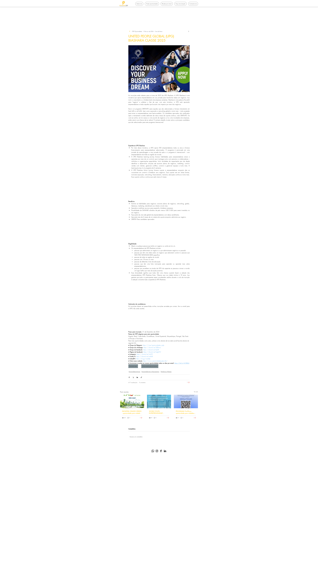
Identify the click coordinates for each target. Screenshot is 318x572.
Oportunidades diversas (134, 371)
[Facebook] (161, 451)
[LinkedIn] (165, 451)
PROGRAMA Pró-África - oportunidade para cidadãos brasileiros (185, 412)
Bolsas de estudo (152, 20)
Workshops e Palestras (166, 371)
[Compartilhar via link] (141, 377)
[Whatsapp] (152, 451)
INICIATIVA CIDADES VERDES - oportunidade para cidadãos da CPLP (131, 412)
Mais (176, 20)
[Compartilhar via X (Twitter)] (133, 377)
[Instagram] (157, 451)
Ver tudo (196, 391)
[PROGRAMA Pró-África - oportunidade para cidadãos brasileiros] (186, 401)
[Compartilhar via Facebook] (129, 377)
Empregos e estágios (165, 20)
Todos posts (123, 20)
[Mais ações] (189, 31)
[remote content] (159, 133)
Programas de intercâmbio (137, 20)
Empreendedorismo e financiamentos (150, 371)
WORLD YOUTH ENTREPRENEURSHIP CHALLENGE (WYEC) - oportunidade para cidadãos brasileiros (158, 412)
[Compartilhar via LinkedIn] (137, 377)
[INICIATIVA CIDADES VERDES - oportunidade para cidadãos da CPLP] (132, 401)
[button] (196, 20)
